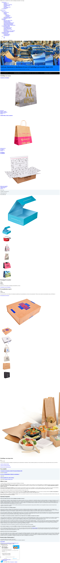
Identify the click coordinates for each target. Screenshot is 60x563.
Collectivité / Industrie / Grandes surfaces (9, 25)
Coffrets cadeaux (2, 187)
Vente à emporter (8, 15)
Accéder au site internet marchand (5, 465)
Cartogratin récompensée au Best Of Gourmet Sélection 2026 (11, 470)
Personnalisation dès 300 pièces (4, 295)
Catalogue (15, 561)
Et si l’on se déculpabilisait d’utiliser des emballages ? (9, 474)
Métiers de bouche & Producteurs (8, 24)
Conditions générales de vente (6, 559)
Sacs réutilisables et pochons (8, 27)
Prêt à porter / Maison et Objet (8, 20)
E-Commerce (7, 16)
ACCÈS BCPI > (4, 8)
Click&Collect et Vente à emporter (6, 115)
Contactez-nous (2, 70)
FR (2, 36)
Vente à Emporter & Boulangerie (8, 23)
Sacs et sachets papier (7, 26)
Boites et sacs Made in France (8, 29)
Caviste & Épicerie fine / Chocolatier (9, 22)
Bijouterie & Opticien (7, 21)
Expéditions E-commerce (2, 153)
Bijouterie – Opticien (3, 111)
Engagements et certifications (8, 4)
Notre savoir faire (6, 12)
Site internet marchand (7, 34)
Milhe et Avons (10, 479)
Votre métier (3, 19)
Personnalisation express (5, 32)
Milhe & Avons (4, 2)
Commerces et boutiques (4, 77)
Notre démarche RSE (7, 5)
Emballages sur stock (5, 33)
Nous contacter (2, 541)
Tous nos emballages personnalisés (8, 31)
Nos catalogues (6, 7)
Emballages (7, 14)
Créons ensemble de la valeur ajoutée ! (7, 477)
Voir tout (1, 113)
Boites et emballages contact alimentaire (9, 30)
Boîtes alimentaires (3, 148)
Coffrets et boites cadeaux (7, 28)
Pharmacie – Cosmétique (3, 112)
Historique (5, 3)
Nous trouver (12, 561)
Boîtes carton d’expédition (4, 186)
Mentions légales (4, 560)
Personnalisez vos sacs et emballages (5, 287)
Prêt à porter (2, 110)
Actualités (5, 6)
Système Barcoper (6, 35)
